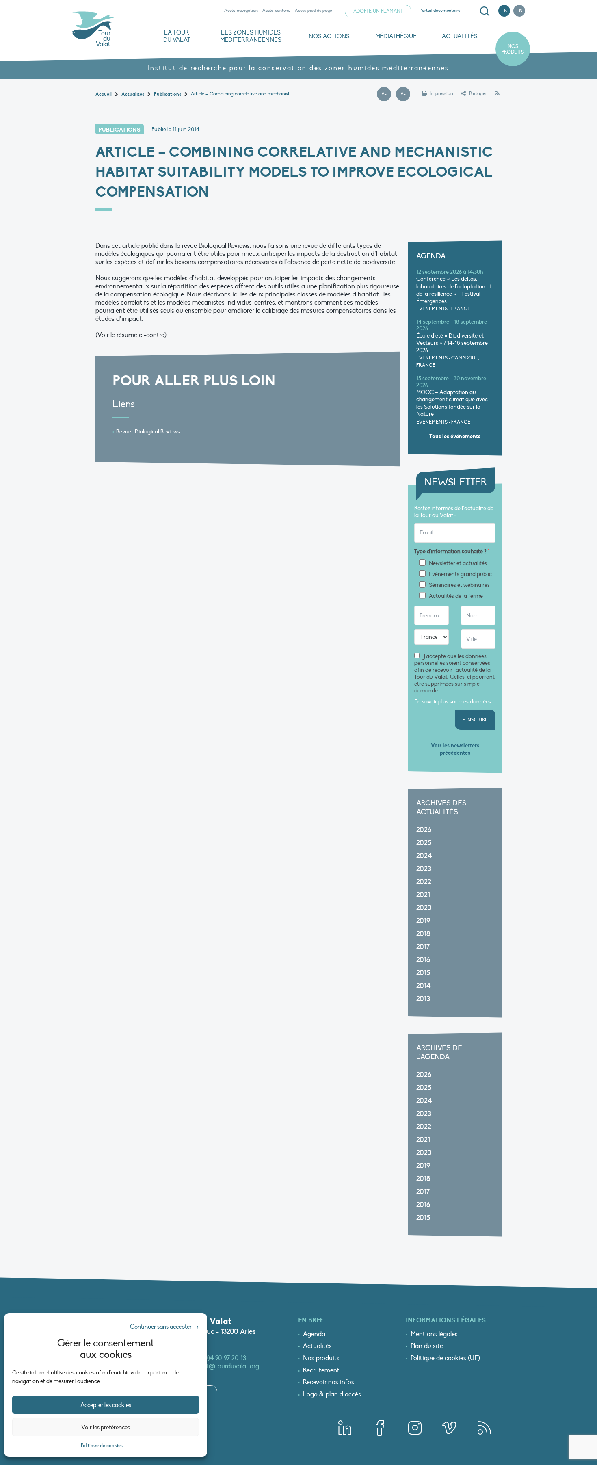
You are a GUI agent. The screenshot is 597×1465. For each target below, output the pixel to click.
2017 (423, 947)
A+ (405, 94)
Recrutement (321, 1370)
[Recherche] (484, 11)
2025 (423, 843)
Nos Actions (329, 36)
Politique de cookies (102, 1445)
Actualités (460, 36)
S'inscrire (475, 720)
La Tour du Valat (176, 36)
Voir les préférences (105, 1427)
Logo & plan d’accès (332, 1394)
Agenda (314, 1334)
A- (386, 94)
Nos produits (513, 49)
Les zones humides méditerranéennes (250, 36)
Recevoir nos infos (328, 1382)
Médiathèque (396, 36)
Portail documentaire (440, 10)
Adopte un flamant (378, 11)
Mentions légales (434, 1334)
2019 (423, 921)
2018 (423, 934)
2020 (424, 908)
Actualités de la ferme (456, 596)
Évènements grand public (460, 574)
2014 (423, 986)
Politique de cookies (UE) (445, 1358)
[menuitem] (483, 11)
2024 (424, 856)
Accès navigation (241, 10)
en (519, 10)
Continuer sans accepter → (164, 1326)
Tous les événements (454, 436)
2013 (423, 999)
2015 (423, 973)
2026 (423, 830)
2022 (423, 882)
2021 (423, 895)
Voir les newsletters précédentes (455, 749)
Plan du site (427, 1346)
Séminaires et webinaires (459, 585)
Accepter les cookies (105, 1405)
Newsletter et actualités (458, 563)
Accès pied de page (313, 10)
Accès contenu (276, 10)
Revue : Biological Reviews (148, 431)
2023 (423, 869)
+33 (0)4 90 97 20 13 (218, 1358)
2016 (423, 960)
